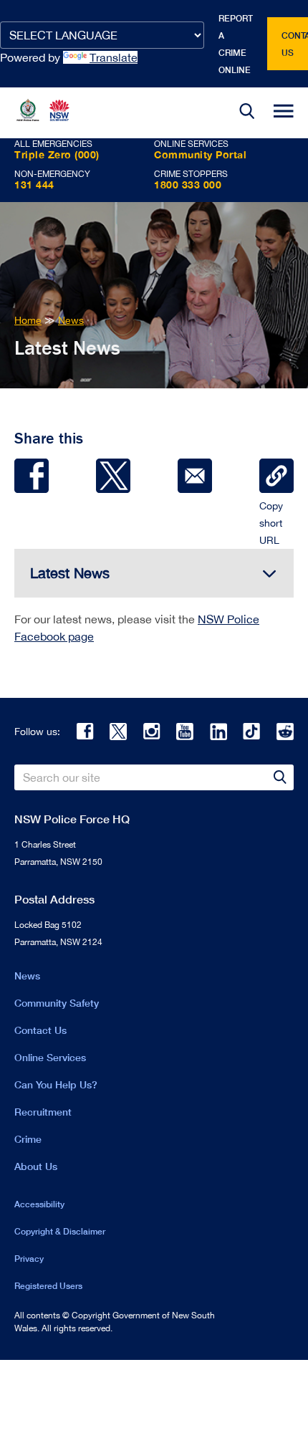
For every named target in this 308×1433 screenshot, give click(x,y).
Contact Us (40, 1030)
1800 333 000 (187, 184)
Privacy (29, 1258)
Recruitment (43, 1112)
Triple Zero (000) (57, 154)
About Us (35, 1166)
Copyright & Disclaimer (59, 1231)
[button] (247, 113)
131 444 (34, 184)
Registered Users (48, 1285)
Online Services (50, 1057)
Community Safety (56, 1003)
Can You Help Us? (55, 1084)
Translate (114, 57)
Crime (28, 1139)
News (27, 975)
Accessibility (39, 1204)
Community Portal (200, 154)
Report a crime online (235, 44)
